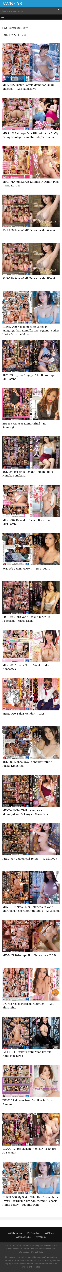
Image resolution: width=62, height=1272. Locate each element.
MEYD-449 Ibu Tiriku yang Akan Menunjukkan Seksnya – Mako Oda (25, 812)
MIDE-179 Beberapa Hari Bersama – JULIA (29, 955)
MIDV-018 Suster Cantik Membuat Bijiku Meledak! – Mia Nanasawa (28, 87)
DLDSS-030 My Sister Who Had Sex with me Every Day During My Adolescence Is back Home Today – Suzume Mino (30, 1201)
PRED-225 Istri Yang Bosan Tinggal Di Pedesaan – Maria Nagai (26, 619)
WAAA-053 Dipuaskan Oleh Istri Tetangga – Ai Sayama (30, 1150)
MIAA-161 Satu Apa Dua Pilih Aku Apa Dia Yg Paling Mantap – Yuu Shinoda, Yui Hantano (30, 135)
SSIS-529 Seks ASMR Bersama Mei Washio (29, 230)
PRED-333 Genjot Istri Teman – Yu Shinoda (29, 858)
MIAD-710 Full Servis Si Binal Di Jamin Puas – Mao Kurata (30, 183)
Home (4, 28)
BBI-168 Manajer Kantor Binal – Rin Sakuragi (24, 425)
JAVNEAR (11, 3)
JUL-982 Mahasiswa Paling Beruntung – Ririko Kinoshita (28, 764)
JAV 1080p (41, 1237)
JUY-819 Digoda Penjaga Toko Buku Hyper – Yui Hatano (30, 377)
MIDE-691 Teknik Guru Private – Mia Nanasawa (25, 667)
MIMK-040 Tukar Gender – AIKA (23, 713)
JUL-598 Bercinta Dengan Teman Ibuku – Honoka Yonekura (28, 473)
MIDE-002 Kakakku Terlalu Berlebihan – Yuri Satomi (28, 522)
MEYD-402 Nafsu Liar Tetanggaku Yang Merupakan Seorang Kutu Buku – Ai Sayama (31, 909)
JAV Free (49, 1233)
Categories (14, 28)
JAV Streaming (15, 1233)
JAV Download (33, 1233)
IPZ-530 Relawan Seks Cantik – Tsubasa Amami (27, 1102)
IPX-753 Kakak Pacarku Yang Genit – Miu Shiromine (28, 1005)
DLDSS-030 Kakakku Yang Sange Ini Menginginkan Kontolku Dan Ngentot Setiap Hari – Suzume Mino (30, 330)
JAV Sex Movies (23, 1237)
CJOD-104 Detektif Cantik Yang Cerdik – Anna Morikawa (27, 1054)
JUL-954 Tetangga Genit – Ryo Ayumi (26, 568)
